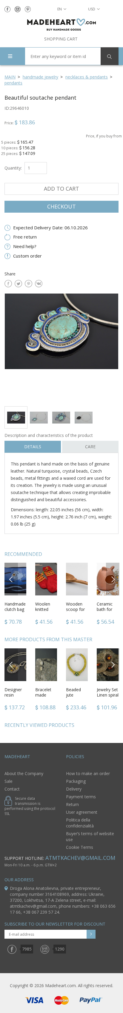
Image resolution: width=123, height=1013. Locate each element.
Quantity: (13, 168)
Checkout (61, 206)
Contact (12, 789)
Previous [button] (11, 579)
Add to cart (61, 188)
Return (72, 804)
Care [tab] (90, 446)
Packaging (76, 781)
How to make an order (88, 773)
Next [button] (112, 579)
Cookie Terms (79, 847)
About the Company (23, 773)
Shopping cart (61, 39)
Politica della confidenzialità (80, 823)
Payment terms (81, 796)
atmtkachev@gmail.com (80, 857)
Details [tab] (32, 446)
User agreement (81, 812)
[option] (61, 347)
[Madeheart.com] (61, 24)
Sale (8, 781)
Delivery (74, 789)
